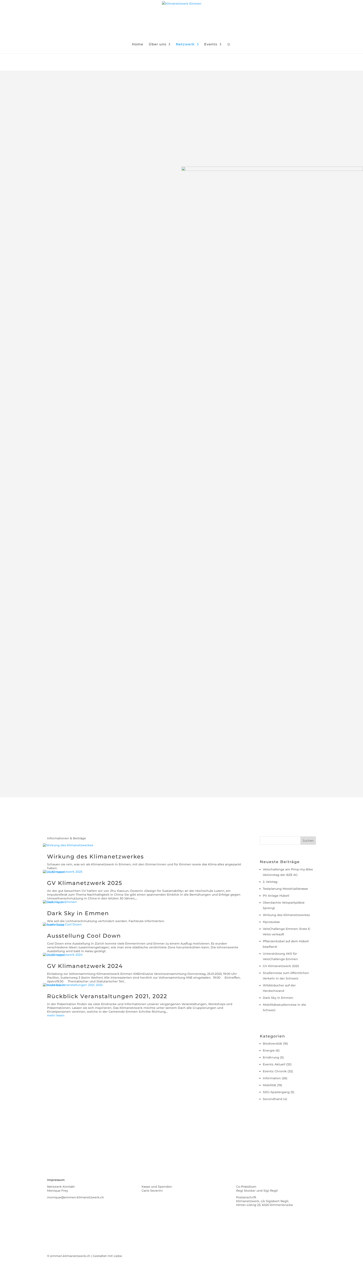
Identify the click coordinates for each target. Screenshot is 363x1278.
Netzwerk (185, 44)
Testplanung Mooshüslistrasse (285, 889)
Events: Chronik (275, 1071)
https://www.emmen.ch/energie (230, 428)
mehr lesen (55, 1015)
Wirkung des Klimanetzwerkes (95, 856)
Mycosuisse (271, 922)
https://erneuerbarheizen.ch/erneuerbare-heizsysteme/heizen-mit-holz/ (265, 761)
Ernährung (271, 1057)
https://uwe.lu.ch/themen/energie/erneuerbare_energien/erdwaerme (263, 450)
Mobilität (269, 1085)
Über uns (157, 44)
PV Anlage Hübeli (276, 896)
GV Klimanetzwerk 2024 (85, 966)
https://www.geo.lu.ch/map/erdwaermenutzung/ (245, 466)
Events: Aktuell (274, 1064)
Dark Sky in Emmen (78, 913)
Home (137, 44)
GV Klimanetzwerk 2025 (84, 883)
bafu (307, 703)
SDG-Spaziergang (276, 1092)
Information (272, 1078)
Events (210, 44)
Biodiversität (272, 1043)
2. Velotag (270, 882)
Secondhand (272, 1099)
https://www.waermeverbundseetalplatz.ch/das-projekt (69, 617)
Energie (269, 1050)
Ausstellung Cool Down (84, 935)
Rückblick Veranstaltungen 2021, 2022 (107, 996)
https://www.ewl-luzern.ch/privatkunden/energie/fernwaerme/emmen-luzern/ (89, 601)
